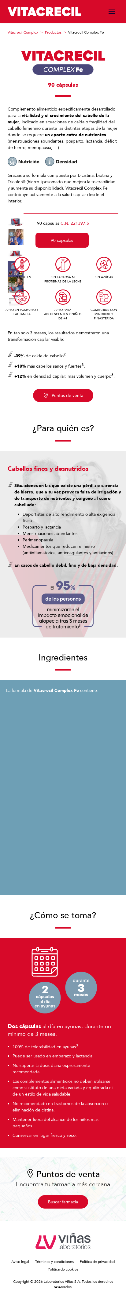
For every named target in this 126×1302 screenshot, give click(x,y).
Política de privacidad (97, 1261)
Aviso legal (20, 1261)
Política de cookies (63, 1269)
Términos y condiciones (54, 1261)
